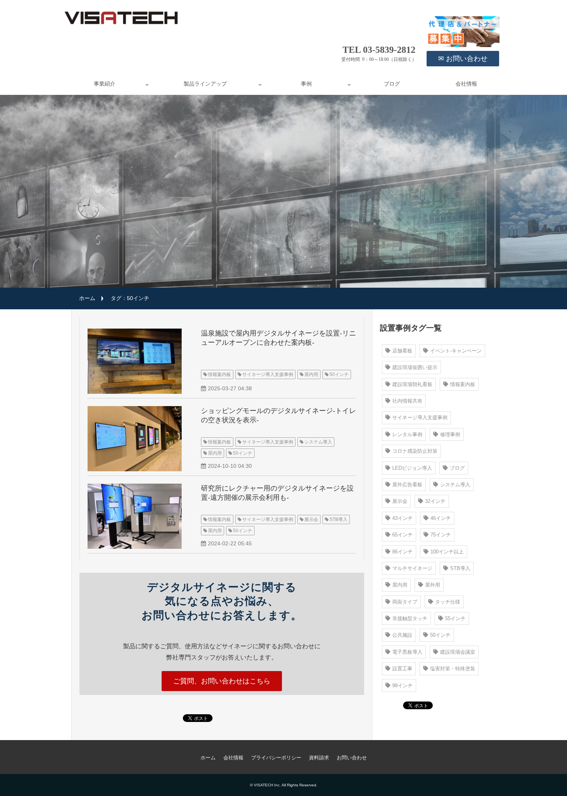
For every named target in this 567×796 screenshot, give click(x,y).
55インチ (455, 618)
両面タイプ (404, 602)
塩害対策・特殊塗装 (452, 668)
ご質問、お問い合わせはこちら (221, 681)
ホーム (87, 298)
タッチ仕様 (447, 602)
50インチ (339, 374)
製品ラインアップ (205, 84)
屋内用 (311, 374)
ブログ (392, 84)
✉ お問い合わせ (463, 58)
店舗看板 (402, 351)
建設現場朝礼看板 (412, 384)
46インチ (440, 518)
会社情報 (466, 84)
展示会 (311, 519)
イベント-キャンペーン (456, 351)
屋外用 (432, 585)
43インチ (402, 518)
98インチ (402, 685)
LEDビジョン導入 (412, 468)
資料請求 (319, 758)
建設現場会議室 (457, 652)
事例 (306, 84)
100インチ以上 (447, 552)
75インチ (440, 535)
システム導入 (318, 442)
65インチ (402, 535)
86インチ (402, 552)
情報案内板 (219, 374)
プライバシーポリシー (276, 758)
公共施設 (402, 635)
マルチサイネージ (412, 568)
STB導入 (338, 519)
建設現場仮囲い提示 (414, 367)
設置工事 (402, 668)
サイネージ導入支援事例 (267, 374)
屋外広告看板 (407, 484)
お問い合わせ (352, 758)
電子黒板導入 (407, 652)
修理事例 (450, 434)
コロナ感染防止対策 (414, 451)
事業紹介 (104, 84)
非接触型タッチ (409, 618)
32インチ (435, 501)
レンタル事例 (407, 434)
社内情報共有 (407, 401)
